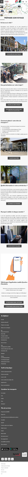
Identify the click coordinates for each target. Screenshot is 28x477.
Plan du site (2, 469)
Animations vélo (4, 350)
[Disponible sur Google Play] (14, 449)
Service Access (3, 342)
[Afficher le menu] (1, 1)
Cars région (3, 393)
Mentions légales (3, 463)
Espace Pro (3, 414)
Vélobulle (2, 353)
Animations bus (4, 339)
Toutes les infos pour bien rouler (7, 348)
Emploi (2, 430)
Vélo (2, 345)
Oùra (2, 401)
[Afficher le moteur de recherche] (26, 1)
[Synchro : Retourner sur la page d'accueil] (6, 1)
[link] (14, 54)
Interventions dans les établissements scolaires (9, 417)
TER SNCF (3, 403)
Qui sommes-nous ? (4, 436)
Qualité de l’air (3, 382)
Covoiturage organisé (5, 359)
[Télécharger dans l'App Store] (5, 449)
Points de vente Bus (4, 374)
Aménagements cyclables (6, 346)
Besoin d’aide (3, 433)
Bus (1, 330)
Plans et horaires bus (5, 331)
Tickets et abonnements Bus (6, 371)
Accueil (1, 5)
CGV (1, 473)
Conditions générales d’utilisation (5, 465)
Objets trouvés (4, 428)
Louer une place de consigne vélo (7, 379)
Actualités (3, 419)
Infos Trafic (3, 333)
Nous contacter (4, 444)
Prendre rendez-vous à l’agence (7, 425)
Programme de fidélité (5, 411)
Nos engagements (4, 438)
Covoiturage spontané (5, 357)
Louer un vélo (3, 377)
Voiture (2, 356)
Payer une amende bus (5, 385)
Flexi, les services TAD (5, 337)
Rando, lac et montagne (5, 327)
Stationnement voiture (5, 361)
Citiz (2, 395)
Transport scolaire (4, 335)
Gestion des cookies (3, 471)
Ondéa (2, 398)
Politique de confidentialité (4, 467)
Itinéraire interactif (4, 322)
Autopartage (3, 363)
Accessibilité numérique (5, 441)
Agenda (2, 422)
